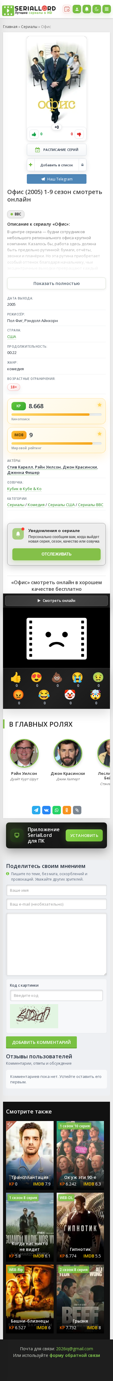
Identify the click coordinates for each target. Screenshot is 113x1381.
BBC (18, 214)
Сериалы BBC (90, 504)
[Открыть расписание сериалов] (67, 9)
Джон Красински (79, 467)
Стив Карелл (20, 467)
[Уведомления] (86, 9)
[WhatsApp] (56, 810)
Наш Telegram (60, 179)
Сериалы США (61, 504)
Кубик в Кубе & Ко (24, 488)
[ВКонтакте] (46, 810)
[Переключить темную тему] (97, 9)
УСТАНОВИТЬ (84, 835)
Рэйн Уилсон (47, 467)
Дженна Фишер (23, 472)
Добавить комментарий (41, 1042)
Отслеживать (56, 554)
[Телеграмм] (36, 810)
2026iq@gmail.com (74, 1348)
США (11, 336)
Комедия (36, 504)
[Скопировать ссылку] (77, 810)
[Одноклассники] (67, 810)
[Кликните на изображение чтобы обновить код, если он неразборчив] (34, 1016)
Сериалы (29, 26)
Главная (10, 26)
